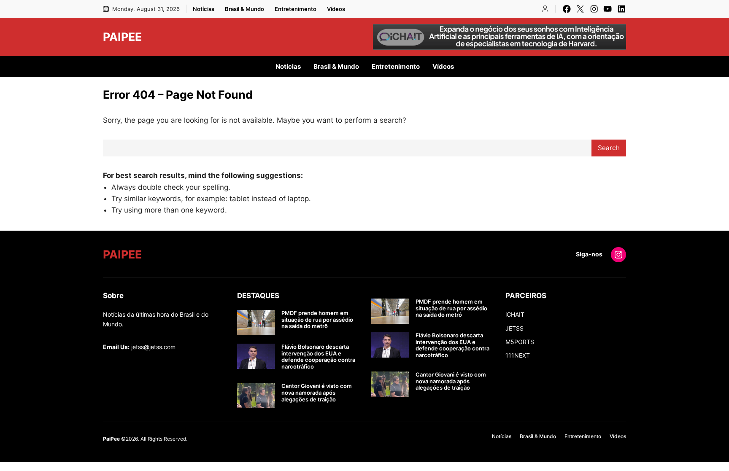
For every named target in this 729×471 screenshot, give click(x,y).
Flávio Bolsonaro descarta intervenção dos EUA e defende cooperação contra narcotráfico (318, 357)
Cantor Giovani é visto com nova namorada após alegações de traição (316, 392)
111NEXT (517, 355)
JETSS (514, 328)
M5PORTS (519, 341)
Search (609, 148)
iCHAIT (514, 314)
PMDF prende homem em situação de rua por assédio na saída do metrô (317, 319)
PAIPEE (122, 36)
